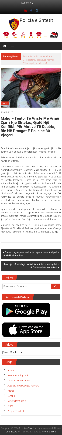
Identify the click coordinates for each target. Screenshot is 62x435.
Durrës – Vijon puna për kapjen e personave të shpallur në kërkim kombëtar (31, 254)
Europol (11, 396)
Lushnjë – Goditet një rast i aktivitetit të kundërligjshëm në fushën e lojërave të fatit (31, 266)
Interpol (11, 391)
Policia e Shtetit (36, 20)
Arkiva (10, 370)
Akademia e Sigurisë (17, 375)
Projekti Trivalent (15, 411)
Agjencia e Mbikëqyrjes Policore (23, 385)
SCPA (10, 406)
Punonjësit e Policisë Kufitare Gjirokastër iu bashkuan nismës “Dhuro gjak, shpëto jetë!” (39, 59)
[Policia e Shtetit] (5, 46)
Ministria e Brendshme (18, 380)
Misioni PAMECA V (16, 401)
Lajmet (4, 103)
